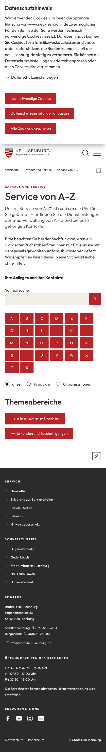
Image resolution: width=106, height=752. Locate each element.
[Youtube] (19, 718)
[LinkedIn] (41, 718)
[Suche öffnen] (86, 153)
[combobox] (47, 299)
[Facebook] (8, 718)
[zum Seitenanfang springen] (96, 456)
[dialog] (53, 72)
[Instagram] (30, 718)
